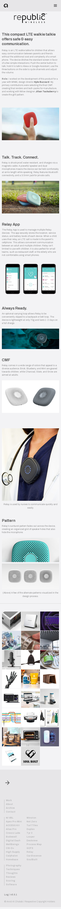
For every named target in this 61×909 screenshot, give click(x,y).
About (9, 804)
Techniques (13, 869)
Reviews (10, 877)
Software (11, 885)
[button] (54, 5)
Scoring (10, 881)
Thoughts (12, 873)
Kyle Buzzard (41, 82)
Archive (10, 808)
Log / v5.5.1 (10, 894)
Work (9, 800)
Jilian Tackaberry (46, 91)
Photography (13, 866)
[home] (8, 5)
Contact (10, 812)
